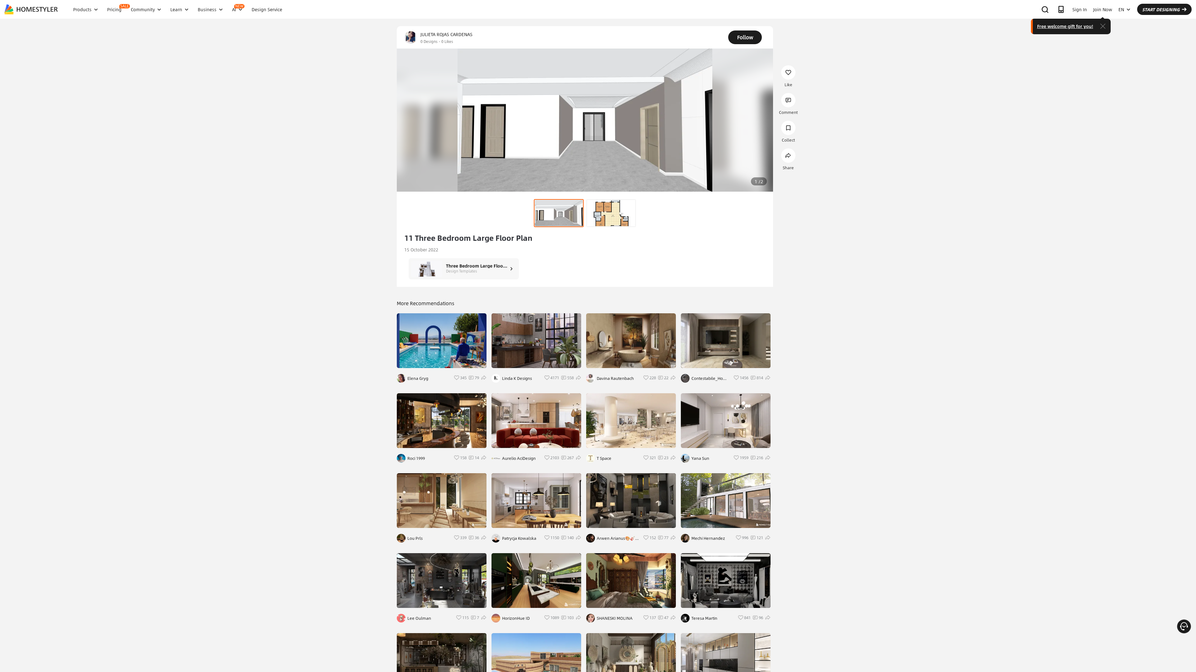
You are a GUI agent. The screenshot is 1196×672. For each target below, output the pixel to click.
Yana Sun (700, 458)
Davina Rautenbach (615, 378)
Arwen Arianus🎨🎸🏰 (616, 538)
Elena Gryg (417, 378)
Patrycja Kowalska (519, 538)
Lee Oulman (419, 618)
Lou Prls (415, 538)
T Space (604, 458)
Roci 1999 (416, 458)
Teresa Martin (704, 618)
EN (1121, 9)
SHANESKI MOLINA (615, 618)
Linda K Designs (517, 378)
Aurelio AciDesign (519, 458)
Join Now (1102, 9)
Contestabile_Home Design (710, 378)
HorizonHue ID (516, 618)
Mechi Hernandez (708, 538)
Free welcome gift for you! (1065, 26)
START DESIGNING (1161, 9)
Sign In (1079, 9)
